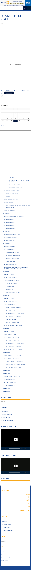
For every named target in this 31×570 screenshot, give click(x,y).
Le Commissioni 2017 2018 (10, 301)
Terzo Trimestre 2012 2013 (11, 199)
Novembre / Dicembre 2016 (13, 292)
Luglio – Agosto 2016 (11, 283)
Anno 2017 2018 (6, 295)
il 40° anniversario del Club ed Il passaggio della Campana (18, 206)
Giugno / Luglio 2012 (11, 167)
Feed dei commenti (5, 557)
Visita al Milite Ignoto (12, 193)
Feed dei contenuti (5, 555)
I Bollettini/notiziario (10, 264)
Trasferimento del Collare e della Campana (19, 181)
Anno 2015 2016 (6, 243)
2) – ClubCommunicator (6, 414)
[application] (15, 439)
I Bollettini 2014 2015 (9, 240)
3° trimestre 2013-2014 (9, 225)
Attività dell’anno (9, 304)
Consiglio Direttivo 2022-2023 (12, 376)
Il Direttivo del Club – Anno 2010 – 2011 (14, 143)
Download (9, 93)
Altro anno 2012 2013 (9, 161)
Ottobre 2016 (9, 289)
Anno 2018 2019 (6, 328)
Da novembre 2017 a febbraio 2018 (15, 313)
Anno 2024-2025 (6, 391)
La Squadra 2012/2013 (14, 184)
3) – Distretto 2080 (5, 417)
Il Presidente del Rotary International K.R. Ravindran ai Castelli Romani (16, 267)
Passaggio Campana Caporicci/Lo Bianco (19, 170)
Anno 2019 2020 (6, 352)
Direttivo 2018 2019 (9, 331)
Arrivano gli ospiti (14, 173)
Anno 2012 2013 (6, 155)
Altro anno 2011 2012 (9, 152)
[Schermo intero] (28, 449)
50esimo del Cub (10, 385)
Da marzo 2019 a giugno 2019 (13, 346)
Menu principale (29, 8)
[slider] (14, 448)
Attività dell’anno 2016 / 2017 (12, 280)
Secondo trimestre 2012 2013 (11, 190)
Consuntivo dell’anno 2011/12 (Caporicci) (17, 176)
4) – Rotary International (7, 420)
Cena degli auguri (11, 319)
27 (15, 120)
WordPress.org (4, 560)
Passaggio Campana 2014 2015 (12, 234)
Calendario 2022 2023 (9, 379)
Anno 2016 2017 (6, 271)
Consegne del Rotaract (15, 187)
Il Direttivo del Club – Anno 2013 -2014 (14, 216)
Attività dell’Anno (9, 249)
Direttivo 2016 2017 (9, 274)
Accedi (2, 552)
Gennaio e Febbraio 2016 (12, 258)
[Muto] (25, 449)
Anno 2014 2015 (6, 231)
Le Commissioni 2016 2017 (10, 277)
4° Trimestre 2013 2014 (9, 228)
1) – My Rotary (4, 411)
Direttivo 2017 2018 (9, 298)
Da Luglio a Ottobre (11, 310)
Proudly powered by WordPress (8, 568)
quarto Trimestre (9, 202)
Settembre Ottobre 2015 (10, 237)
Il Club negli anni (6, 137)
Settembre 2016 (10, 286)
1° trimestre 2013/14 (9, 219)
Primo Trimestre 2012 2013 (11, 164)
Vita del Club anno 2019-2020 (13, 367)
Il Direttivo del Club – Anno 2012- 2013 (14, 158)
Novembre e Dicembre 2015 (13, 255)
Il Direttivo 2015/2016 (9, 246)
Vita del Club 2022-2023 (10, 382)
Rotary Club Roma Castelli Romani (12, 8)
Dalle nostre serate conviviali (13, 325)
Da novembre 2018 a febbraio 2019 (15, 343)
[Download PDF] (2, 23)
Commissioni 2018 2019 (10, 334)
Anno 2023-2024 (6, 388)
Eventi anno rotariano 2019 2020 (14, 361)
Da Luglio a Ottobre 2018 (12, 340)
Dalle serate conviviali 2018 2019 (13, 349)
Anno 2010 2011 (6, 140)
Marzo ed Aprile (10, 261)
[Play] (3, 449)
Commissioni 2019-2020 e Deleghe (12, 355)
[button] (16, 439)
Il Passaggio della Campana (13, 307)
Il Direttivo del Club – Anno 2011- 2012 (14, 149)
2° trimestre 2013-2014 (9, 222)
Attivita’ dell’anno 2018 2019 (11, 337)
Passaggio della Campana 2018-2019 (15, 364)
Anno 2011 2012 (6, 146)
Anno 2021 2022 (6, 370)
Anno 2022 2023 (6, 373)
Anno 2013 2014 (6, 213)
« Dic (2, 125)
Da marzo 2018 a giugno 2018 (13, 316)
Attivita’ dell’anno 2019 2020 (11, 358)
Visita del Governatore (12, 322)
